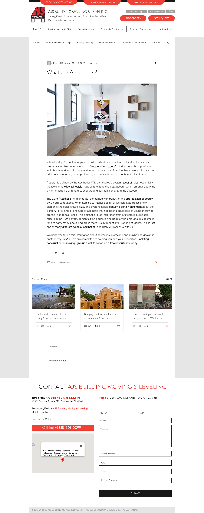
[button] (168, 42)
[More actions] (155, 63)
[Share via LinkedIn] (62, 253)
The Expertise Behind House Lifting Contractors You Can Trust (51, 316)
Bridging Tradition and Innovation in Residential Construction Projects (101, 316)
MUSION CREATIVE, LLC (117, 509)
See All (169, 278)
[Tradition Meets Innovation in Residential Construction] (102, 296)
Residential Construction (134, 42)
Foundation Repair (108, 42)
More (154, 42)
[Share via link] (70, 253)
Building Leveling (85, 42)
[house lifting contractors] (53, 296)
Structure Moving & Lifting (58, 42)
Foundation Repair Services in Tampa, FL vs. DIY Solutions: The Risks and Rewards (150, 316)
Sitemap (135, 509)
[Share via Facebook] (48, 253)
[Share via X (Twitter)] (55, 253)
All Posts (36, 42)
